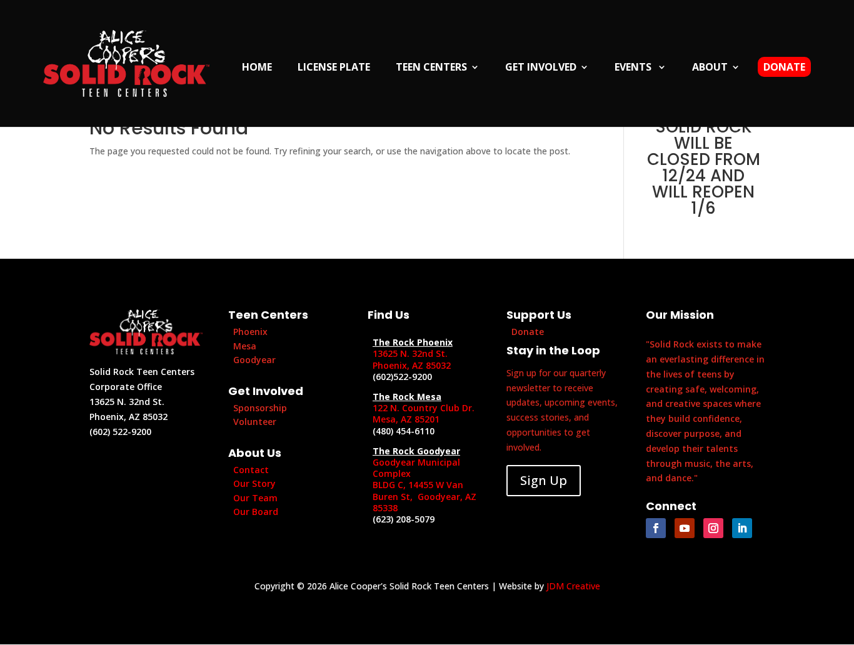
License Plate (334, 68)
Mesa (244, 346)
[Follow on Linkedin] (742, 528)
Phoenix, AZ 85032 (412, 365)
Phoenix (250, 332)
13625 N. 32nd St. (410, 353)
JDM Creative (573, 586)
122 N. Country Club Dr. (424, 408)
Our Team (255, 498)
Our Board (255, 512)
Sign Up (543, 480)
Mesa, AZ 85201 (406, 419)
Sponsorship (260, 408)
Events (634, 68)
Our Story (254, 483)
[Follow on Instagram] (713, 528)
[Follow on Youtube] (685, 528)
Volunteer (254, 422)
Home (257, 68)
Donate (784, 67)
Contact (251, 470)
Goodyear (254, 360)
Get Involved (540, 68)
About (710, 68)
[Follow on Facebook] (656, 528)
